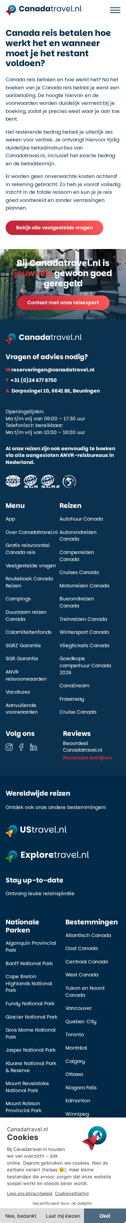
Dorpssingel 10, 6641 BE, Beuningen (53, 390)
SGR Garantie (22, 658)
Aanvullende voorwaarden (22, 709)
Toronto (74, 1034)
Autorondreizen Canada (78, 536)
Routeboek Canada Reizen (29, 582)
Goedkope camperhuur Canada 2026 (85, 665)
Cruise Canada (77, 712)
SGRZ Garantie (23, 645)
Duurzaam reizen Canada (26, 616)
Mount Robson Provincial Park (24, 1107)
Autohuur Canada (81, 519)
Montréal (76, 1048)
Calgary (75, 1061)
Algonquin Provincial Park (31, 947)
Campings (18, 598)
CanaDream (74, 685)
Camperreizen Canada (76, 556)
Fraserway (71, 699)
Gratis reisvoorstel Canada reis (28, 549)
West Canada (81, 975)
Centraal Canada (86, 961)
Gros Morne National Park (31, 1033)
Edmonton (77, 1100)
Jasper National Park (31, 1050)
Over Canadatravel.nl (32, 532)
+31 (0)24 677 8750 (31, 380)
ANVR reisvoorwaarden (26, 675)
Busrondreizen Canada (76, 602)
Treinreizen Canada (83, 619)
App (10, 519)
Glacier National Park (31, 1017)
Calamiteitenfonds (28, 632)
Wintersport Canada (84, 632)
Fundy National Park (30, 1003)
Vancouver (78, 1008)
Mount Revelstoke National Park (27, 1087)
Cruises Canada (79, 572)
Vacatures (18, 692)
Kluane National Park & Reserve (31, 1067)
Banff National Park (29, 963)
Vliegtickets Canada (84, 645)
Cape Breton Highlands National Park (29, 983)
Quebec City (81, 1021)
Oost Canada (81, 948)
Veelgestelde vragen (31, 565)
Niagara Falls (81, 1087)
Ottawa (74, 1074)
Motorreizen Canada (84, 585)
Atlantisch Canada (88, 935)
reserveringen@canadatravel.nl (50, 369)
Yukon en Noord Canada (84, 992)
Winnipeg (77, 1114)
